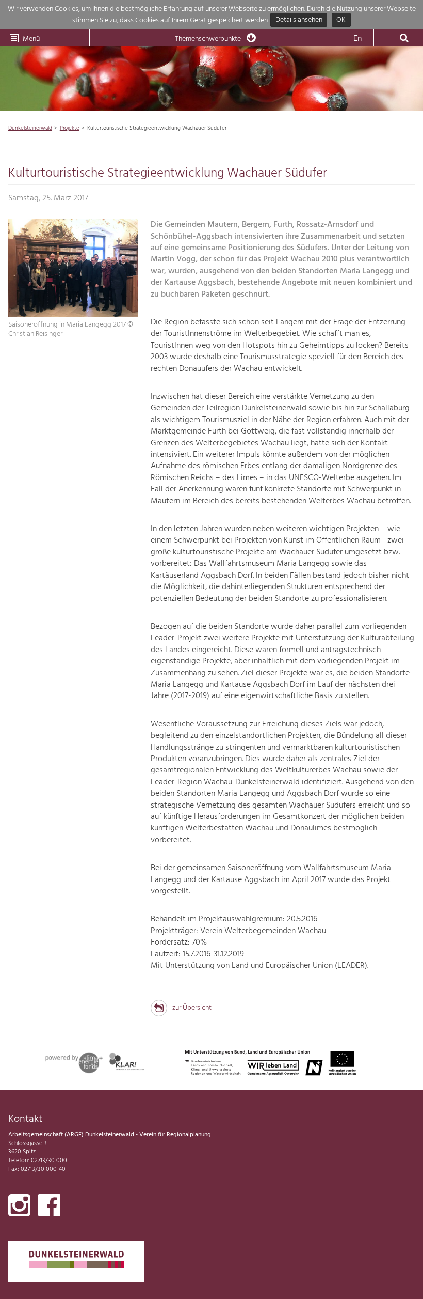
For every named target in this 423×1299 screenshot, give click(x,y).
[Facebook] (49, 1207)
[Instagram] (19, 1207)
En (357, 38)
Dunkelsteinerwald (30, 128)
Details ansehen (298, 20)
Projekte (69, 128)
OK (341, 20)
